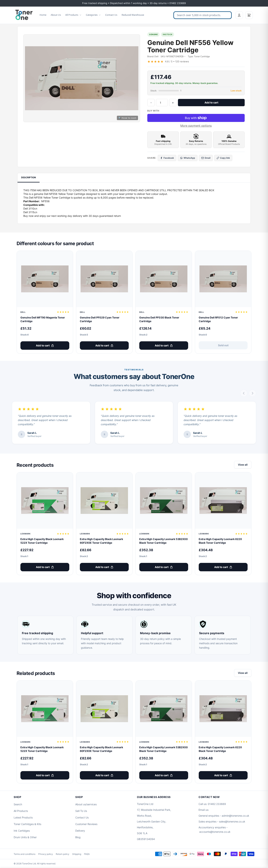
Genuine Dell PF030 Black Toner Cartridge (159, 319)
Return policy (62, 854)
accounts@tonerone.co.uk (214, 831)
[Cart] (249, 15)
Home (43, 14)
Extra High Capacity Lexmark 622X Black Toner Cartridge (220, 540)
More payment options (196, 125)
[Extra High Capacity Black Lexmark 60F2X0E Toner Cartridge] (104, 500)
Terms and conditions (24, 854)
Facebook (169, 157)
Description (28, 177)
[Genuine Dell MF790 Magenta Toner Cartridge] (45, 279)
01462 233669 (217, 803)
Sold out (223, 345)
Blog (78, 837)
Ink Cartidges (22, 830)
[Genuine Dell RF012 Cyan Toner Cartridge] (223, 279)
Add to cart (211, 102)
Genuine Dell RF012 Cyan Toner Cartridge (218, 319)
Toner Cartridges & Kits (27, 824)
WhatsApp (189, 157)
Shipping (76, 854)
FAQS (87, 854)
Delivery (80, 830)
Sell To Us (81, 810)
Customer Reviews (86, 824)
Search (18, 804)
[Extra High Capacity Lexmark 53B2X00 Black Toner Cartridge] (164, 500)
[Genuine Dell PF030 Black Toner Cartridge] (164, 279)
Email (207, 157)
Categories (92, 14)
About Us (56, 14)
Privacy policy (45, 854)
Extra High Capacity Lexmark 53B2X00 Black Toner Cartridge (163, 540)
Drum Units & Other (25, 837)
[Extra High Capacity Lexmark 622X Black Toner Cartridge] (223, 500)
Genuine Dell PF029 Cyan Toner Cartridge (99, 319)
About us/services (86, 804)
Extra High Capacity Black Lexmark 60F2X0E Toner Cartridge (101, 540)
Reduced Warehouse (133, 14)
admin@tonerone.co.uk (235, 815)
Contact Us (111, 14)
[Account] (239, 15)
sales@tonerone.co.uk (232, 821)
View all (243, 464)
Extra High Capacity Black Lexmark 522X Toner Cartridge (42, 540)
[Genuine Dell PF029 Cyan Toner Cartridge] (104, 279)
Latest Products (23, 817)
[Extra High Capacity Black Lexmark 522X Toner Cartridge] (45, 500)
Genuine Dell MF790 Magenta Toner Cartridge (42, 319)
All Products (71, 14)
